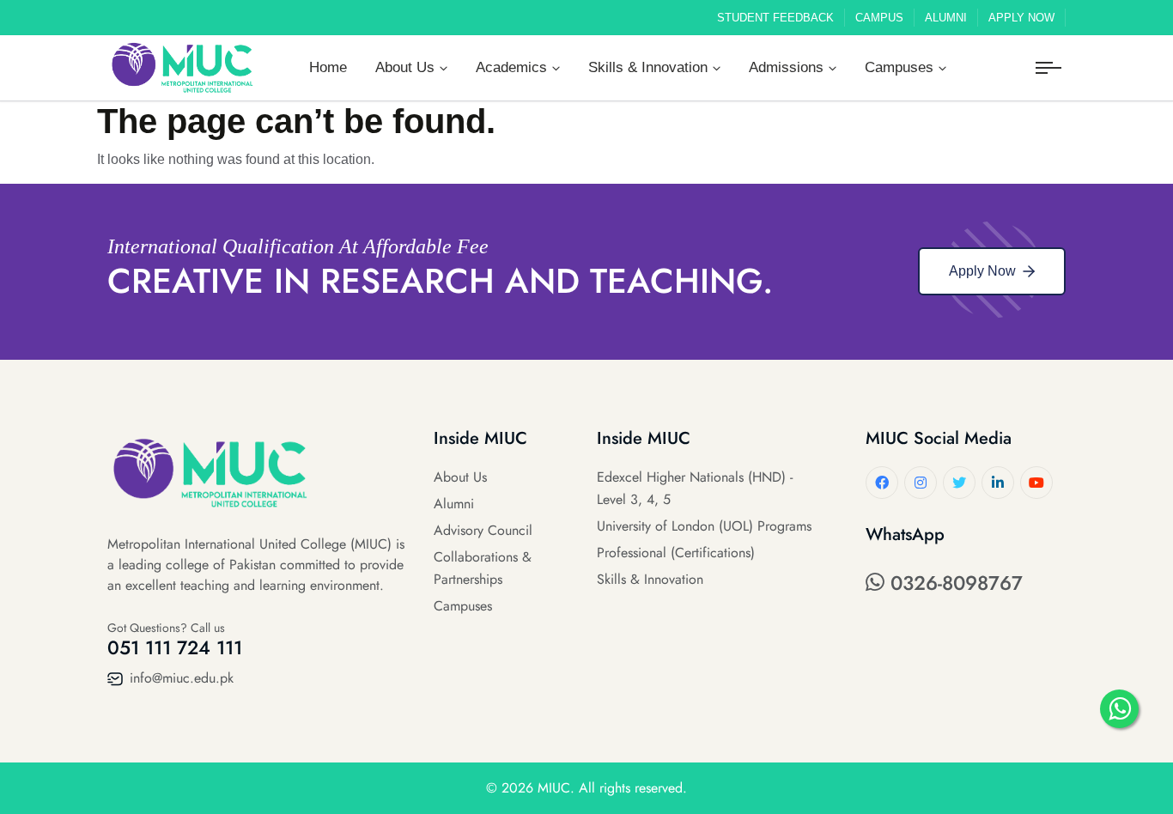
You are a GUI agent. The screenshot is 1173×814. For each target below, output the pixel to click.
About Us (405, 67)
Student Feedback (775, 17)
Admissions (786, 67)
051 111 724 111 (174, 647)
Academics (511, 67)
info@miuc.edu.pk (179, 678)
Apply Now (1021, 17)
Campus (879, 17)
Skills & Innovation (648, 67)
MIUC (554, 788)
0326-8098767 (953, 583)
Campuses (899, 67)
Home (328, 67)
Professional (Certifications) (676, 552)
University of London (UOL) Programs (704, 526)
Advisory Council (483, 530)
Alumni (946, 17)
